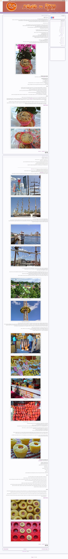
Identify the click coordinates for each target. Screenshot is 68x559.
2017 (62, 22)
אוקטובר (61, 29)
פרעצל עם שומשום (56, 3)
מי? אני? (59, 12)
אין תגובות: (39, 151)
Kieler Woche (45, 158)
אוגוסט (62, 32)
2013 (62, 45)
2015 (62, 24)
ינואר (62, 43)
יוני (62, 37)
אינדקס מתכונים (54, 12)
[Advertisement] (58, 54)
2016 (62, 23)
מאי (62, 38)
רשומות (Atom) (24, 551)
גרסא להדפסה (45, 105)
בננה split (46, 17)
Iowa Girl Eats (40, 460)
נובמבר (62, 28)
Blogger (32, 557)
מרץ (62, 41)
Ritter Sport (31, 98)
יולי (62, 33)
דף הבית (63, 12)
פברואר (61, 42)
